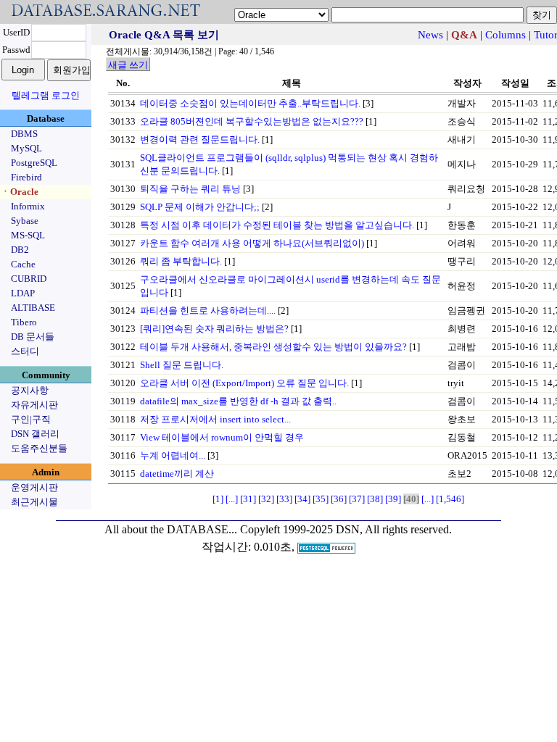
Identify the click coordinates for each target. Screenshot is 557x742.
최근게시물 (34, 501)
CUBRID (28, 278)
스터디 (25, 351)
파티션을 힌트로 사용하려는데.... (208, 310)
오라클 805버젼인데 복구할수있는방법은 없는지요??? (251, 121)
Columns (505, 35)
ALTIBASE (33, 307)
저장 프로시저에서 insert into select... (215, 419)
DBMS (24, 133)
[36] (339, 498)
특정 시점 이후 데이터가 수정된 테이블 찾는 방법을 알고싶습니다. (277, 225)
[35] (321, 498)
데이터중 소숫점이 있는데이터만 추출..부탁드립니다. (250, 103)
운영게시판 (34, 487)
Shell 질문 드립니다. (181, 364)
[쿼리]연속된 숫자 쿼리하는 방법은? (214, 328)
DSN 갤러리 (35, 433)
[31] (248, 498)
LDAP (23, 293)
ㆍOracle (19, 191)
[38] (375, 498)
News (430, 35)
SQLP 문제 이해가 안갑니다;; (200, 206)
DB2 (20, 249)
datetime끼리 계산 (177, 473)
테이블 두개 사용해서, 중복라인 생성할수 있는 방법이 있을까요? (273, 346)
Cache (23, 264)
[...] (232, 498)
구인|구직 (31, 419)
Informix (28, 206)
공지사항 (30, 390)
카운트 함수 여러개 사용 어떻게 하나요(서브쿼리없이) (252, 243)
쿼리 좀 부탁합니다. (181, 261)
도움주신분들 (39, 448)
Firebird (26, 177)
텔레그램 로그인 (46, 95)
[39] (393, 498)
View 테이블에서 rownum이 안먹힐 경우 (222, 437)
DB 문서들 (32, 336)
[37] (357, 498)
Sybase (24, 220)
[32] (266, 498)
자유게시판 (34, 404)
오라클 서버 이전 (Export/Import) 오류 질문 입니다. (244, 383)
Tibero (24, 322)
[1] (218, 498)
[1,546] (450, 498)
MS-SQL (28, 235)
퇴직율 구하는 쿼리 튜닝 (190, 188)
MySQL (26, 148)
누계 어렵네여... (172, 455)
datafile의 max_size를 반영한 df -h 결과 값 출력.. (238, 401)
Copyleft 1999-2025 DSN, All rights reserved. (346, 529)
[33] (284, 498)
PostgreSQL (34, 162)
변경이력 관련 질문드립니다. (200, 139)
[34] (302, 498)
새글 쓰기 (128, 64)
